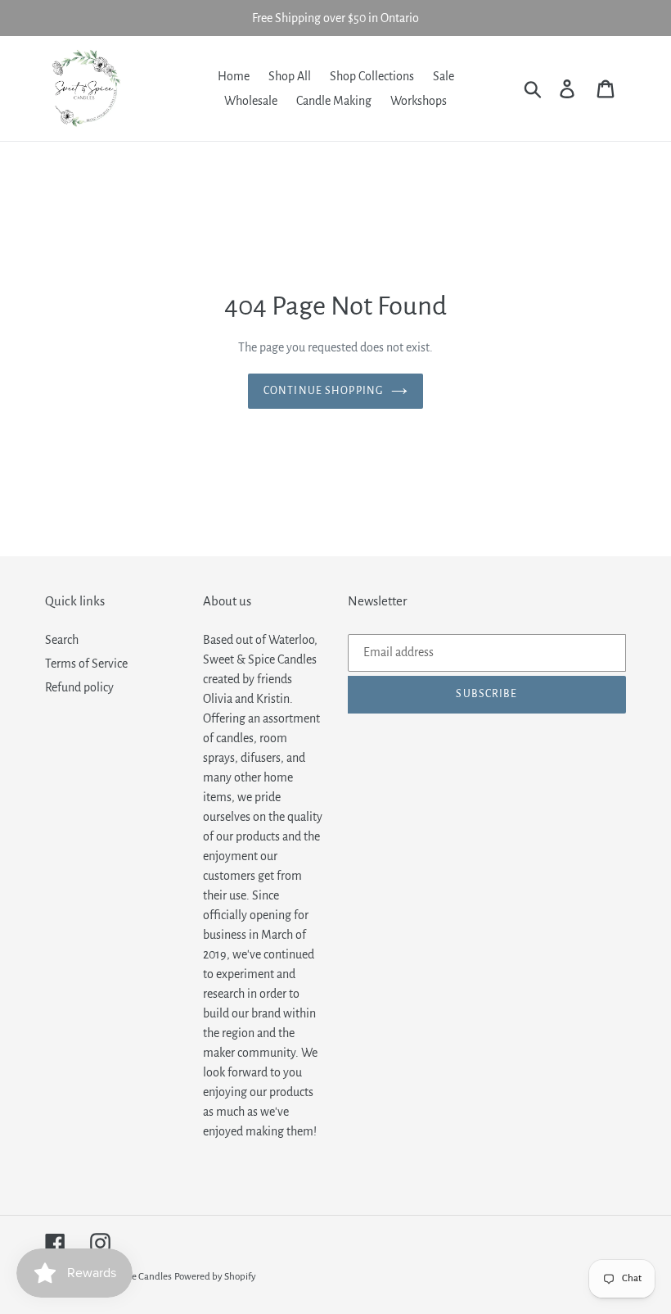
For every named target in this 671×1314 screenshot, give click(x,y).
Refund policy (79, 687)
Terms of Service (86, 663)
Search (62, 639)
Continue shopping (323, 390)
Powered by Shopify (215, 1276)
